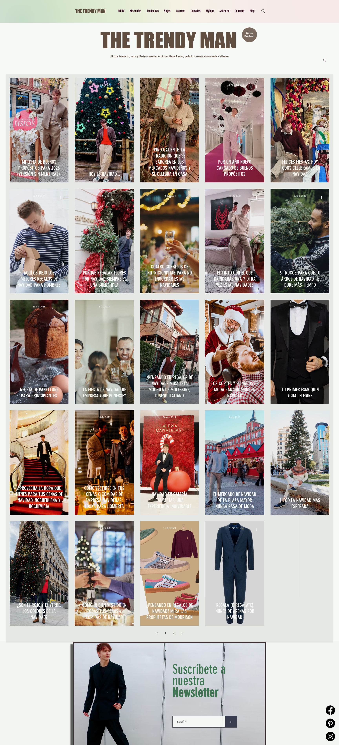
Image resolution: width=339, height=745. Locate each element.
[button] (135, 11)
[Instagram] (330, 736)
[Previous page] (157, 633)
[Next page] (181, 633)
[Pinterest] (330, 723)
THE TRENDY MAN (90, 11)
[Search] (263, 11)
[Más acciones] (62, 86)
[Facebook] (330, 710)
